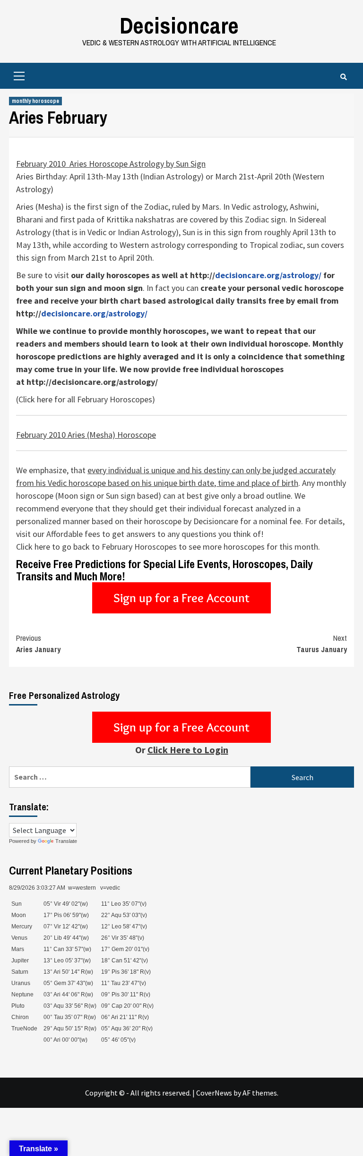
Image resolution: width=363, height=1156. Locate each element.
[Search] (343, 77)
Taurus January (321, 643)
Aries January (38, 643)
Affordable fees (73, 533)
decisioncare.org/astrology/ (105, 381)
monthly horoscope (35, 101)
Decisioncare (179, 25)
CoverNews (214, 1092)
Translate (66, 841)
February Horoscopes (114, 399)
